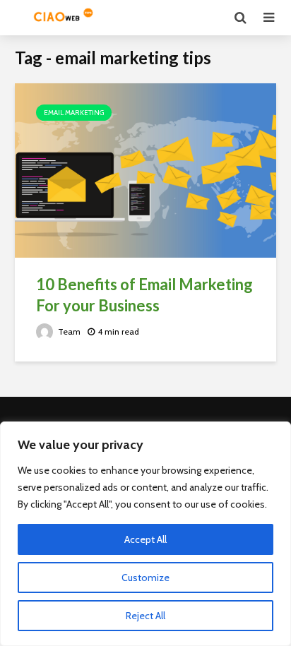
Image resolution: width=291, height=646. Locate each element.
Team (68, 331)
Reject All (145, 615)
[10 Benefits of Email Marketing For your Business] (145, 169)
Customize (145, 577)
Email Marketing (74, 112)
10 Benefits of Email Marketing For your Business (144, 295)
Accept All (145, 539)
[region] (145, 533)
